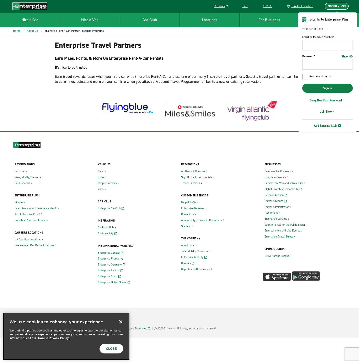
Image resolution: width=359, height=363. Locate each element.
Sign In (327, 88)
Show (344, 56)
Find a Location (302, 6)
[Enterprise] (29, 6)
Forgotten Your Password (326, 100)
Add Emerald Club (325, 126)
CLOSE (111, 348)
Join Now (326, 112)
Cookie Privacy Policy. (53, 338)
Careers (222, 7)
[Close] (120, 321)
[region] (66, 336)
